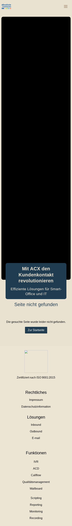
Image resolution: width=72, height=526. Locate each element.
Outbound (36, 431)
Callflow (36, 475)
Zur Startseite (36, 330)
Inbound (36, 424)
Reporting (36, 504)
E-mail (36, 438)
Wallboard (36, 488)
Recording (36, 518)
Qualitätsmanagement (36, 481)
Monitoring (36, 511)
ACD (36, 468)
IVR (36, 461)
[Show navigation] (66, 6)
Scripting (36, 498)
